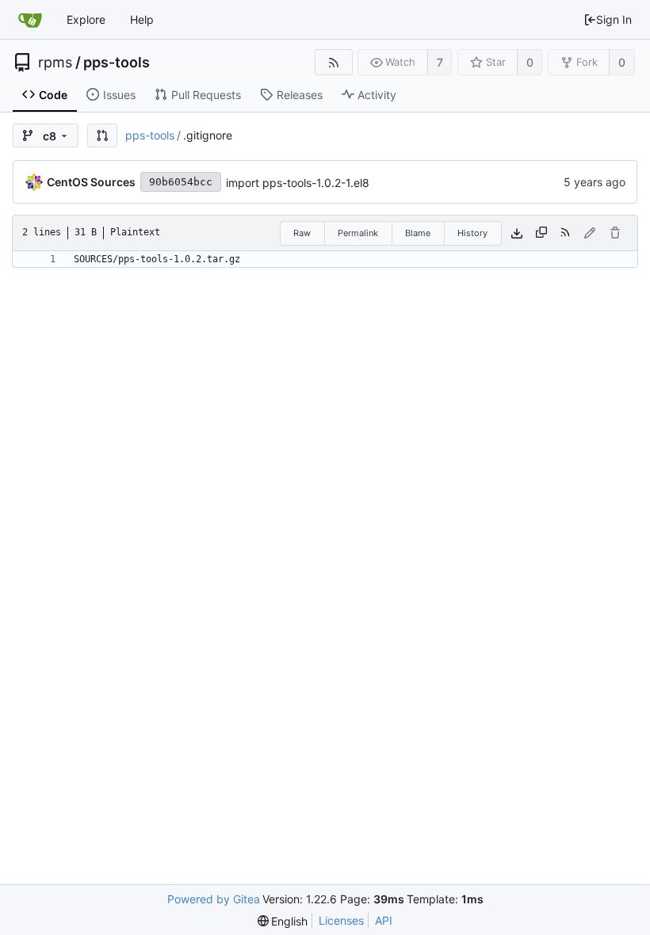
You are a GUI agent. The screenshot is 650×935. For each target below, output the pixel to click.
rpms (55, 63)
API (383, 920)
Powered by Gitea (213, 899)
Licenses (341, 920)
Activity (377, 94)
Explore (86, 19)
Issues (119, 94)
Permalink (358, 233)
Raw (302, 233)
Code (53, 94)
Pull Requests (206, 94)
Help (142, 19)
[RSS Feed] (333, 62)
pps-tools (116, 63)
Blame (417, 233)
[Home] (30, 20)
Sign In (614, 19)
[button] (102, 135)
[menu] (283, 921)
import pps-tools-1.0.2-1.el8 (297, 182)
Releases (300, 94)
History (472, 233)
